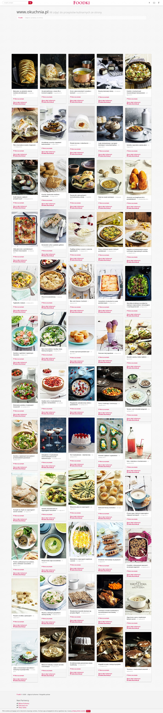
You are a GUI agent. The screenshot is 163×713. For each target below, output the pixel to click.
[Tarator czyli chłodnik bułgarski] (138, 389)
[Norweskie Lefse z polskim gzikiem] (53, 226)
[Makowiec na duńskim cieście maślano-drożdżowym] (25, 71)
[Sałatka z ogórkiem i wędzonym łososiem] (25, 333)
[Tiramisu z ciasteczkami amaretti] (138, 649)
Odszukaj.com (23, 705)
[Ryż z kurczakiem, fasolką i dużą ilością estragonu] (53, 329)
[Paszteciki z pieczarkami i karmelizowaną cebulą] (81, 175)
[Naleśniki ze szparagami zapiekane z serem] (81, 539)
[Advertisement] (81, 37)
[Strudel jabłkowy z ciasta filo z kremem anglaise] (53, 71)
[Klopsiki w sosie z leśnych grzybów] (110, 644)
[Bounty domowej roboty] (110, 71)
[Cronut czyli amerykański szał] (81, 333)
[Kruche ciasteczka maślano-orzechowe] (53, 174)
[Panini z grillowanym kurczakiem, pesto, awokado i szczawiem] (25, 542)
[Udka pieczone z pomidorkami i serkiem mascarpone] (25, 229)
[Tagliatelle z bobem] (25, 283)
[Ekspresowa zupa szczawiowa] (53, 540)
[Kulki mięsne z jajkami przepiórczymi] (25, 177)
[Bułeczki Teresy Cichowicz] (110, 487)
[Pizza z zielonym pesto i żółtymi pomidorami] (110, 229)
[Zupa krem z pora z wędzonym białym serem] (138, 597)
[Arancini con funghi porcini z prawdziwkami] (138, 177)
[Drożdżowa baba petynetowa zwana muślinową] (81, 643)
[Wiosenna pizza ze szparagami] (81, 487)
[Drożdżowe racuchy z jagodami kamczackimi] (53, 123)
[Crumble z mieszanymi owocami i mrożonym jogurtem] (138, 545)
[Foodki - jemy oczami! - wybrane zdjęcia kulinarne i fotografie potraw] (81, 2)
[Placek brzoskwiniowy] (53, 277)
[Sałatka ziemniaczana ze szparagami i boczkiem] (53, 488)
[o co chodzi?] (149, 3)
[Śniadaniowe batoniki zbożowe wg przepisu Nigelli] (81, 591)
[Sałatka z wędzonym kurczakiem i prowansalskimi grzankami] (25, 437)
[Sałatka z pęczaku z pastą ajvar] (138, 125)
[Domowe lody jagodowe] (110, 333)
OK (88, 711)
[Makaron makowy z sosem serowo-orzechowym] (53, 645)
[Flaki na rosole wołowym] (110, 177)
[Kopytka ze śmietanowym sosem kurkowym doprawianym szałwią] (138, 229)
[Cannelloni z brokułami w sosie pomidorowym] (110, 281)
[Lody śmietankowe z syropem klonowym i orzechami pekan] (110, 123)
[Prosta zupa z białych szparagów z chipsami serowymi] (138, 493)
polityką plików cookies (78, 711)
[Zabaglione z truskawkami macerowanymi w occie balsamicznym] (53, 435)
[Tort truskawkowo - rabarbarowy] (81, 435)
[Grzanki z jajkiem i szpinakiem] (110, 435)
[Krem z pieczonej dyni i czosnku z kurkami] (81, 71)
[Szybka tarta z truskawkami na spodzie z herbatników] (53, 381)
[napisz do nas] (154, 3)
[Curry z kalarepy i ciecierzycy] (110, 383)
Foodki (20, 18)
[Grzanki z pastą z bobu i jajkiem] (138, 337)
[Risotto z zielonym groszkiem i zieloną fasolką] (53, 593)
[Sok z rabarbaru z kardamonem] (138, 441)
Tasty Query (22, 707)
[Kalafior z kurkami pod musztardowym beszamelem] (138, 71)
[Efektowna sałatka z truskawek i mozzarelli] (25, 385)
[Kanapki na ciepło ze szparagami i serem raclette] (25, 490)
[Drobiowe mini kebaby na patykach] (110, 540)
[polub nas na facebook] (159, 3)
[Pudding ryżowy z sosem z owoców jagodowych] (81, 229)
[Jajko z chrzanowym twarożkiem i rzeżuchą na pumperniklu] (25, 648)
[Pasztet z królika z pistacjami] (25, 596)
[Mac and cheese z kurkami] (81, 281)
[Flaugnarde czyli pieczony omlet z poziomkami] (81, 383)
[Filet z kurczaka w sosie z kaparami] (25, 125)
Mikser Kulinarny (24, 703)
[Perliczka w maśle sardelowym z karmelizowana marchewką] (110, 591)
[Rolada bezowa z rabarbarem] (81, 123)
